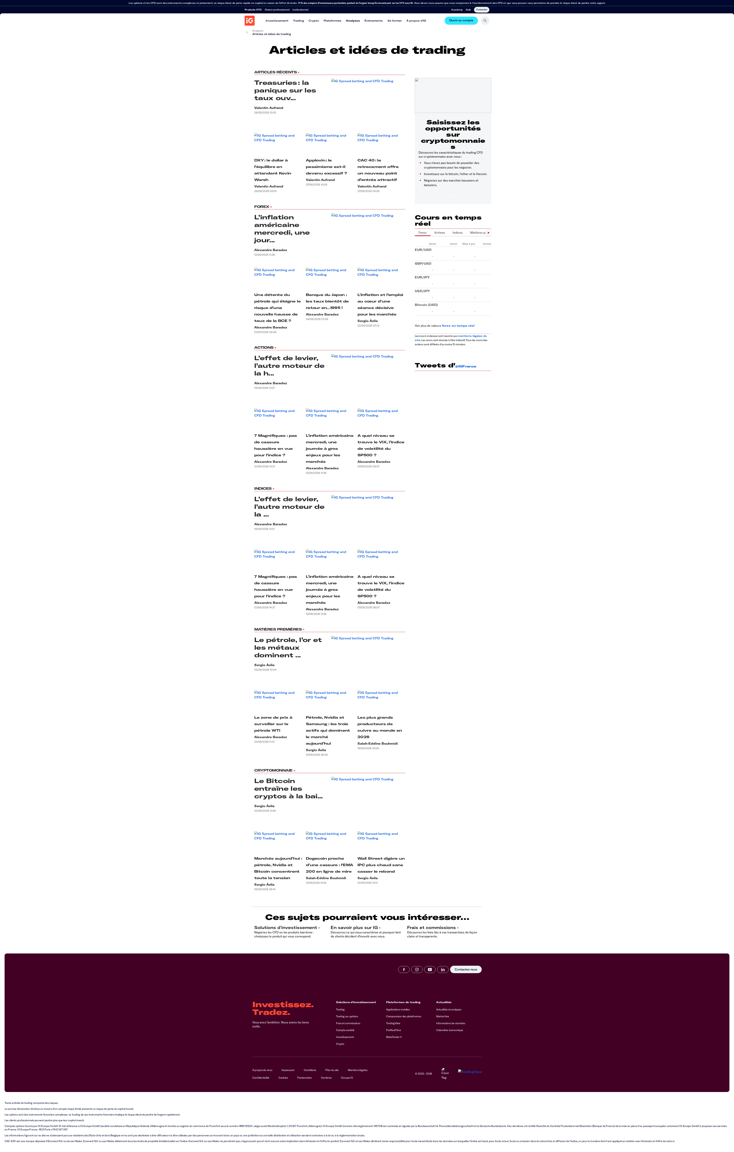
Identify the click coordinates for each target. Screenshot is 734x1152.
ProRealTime (393, 1030)
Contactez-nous (466, 969)
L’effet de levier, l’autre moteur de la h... (289, 365)
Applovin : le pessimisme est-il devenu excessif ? (326, 166)
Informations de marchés (450, 1023)
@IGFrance (465, 366)
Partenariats (304, 1077)
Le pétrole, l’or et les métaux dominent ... (288, 647)
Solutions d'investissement (356, 1002)
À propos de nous (262, 1070)
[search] (485, 20)
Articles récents (275, 72)
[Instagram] (417, 969)
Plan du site (332, 1070)
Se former (394, 20)
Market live (442, 1016)
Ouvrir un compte (461, 20)
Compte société (345, 1030)
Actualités (443, 1002)
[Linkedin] (443, 969)
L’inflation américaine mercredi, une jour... (282, 228)
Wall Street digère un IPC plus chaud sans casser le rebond (381, 865)
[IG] (250, 21)
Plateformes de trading (403, 1002)
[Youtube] (430, 969)
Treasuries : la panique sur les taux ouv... (285, 90)
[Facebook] (404, 969)
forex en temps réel (458, 326)
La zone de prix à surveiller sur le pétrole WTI (273, 724)
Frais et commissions (348, 1023)
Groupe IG (347, 1077)
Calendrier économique (449, 1030)
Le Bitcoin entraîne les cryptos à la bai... (288, 788)
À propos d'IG (416, 20)
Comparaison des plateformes (403, 1016)
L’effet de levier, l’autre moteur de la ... (289, 506)
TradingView (393, 1023)
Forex (261, 206)
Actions (264, 347)
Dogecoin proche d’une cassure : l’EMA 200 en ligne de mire (329, 865)
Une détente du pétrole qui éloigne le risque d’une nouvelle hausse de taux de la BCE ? (277, 308)
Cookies (283, 1077)
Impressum (288, 1070)
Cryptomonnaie (273, 770)
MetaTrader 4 (394, 1037)
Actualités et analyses (448, 1009)
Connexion (481, 9)
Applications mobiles (398, 1009)
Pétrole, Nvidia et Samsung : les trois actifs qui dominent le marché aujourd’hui (328, 730)
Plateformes (332, 20)
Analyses (353, 20)
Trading (298, 20)
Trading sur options (347, 1016)
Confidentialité (260, 1077)
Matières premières (278, 629)
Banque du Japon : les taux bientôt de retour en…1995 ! (327, 301)
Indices (263, 488)
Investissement (277, 20)
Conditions (310, 1070)
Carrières (326, 1077)
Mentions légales (358, 1070)
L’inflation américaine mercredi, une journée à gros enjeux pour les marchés (329, 448)
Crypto (314, 20)
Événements (374, 20)
